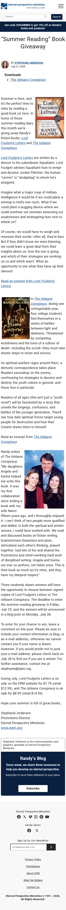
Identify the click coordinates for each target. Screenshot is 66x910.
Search (57, 16)
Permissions (33, 866)
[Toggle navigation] (61, 6)
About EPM (33, 873)
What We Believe (33, 880)
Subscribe (33, 788)
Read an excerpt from (17, 281)
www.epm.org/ (12, 728)
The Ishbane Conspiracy (28, 80)
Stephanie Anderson (29, 62)
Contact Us (33, 887)
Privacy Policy (33, 859)
